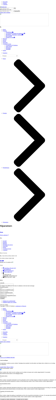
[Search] (15, 8)
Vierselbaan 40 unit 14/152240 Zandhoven (9, 268)
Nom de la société (7, 290)
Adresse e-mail (6, 292)
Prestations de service (8, 244)
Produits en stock (10, 37)
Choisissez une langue (8, 295)
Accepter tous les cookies (22, 399)
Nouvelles (5, 1)
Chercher (16, 11)
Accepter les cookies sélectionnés (8, 399)
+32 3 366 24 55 (8, 272)
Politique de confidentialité (9, 301)
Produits (5, 30)
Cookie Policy (3, 367)
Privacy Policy (10, 367)
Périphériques (9, 32)
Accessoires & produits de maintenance (15, 33)
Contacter (5, 4)
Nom (4, 287)
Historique (8, 47)
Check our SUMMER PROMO (7, 357)
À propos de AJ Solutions (12, 45)
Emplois (5, 3)
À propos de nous (7, 44)
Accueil (4, 240)
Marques (5, 38)
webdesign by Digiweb (20, 306)
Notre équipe (9, 46)
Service (4, 40)
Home (4, 29)
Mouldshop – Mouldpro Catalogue (14, 34)
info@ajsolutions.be (9, 270)
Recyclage (8, 36)
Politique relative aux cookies (9, 302)
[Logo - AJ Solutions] (3, 6)
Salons (4, 50)
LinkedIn (2, 283)
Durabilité (8, 49)
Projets (4, 41)
